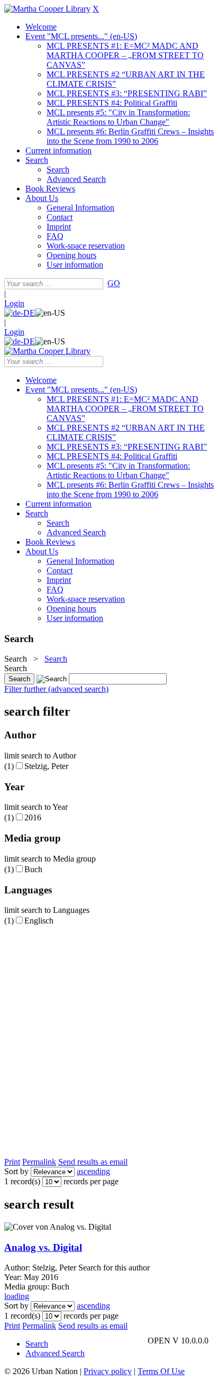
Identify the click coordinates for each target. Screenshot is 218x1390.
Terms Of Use (161, 1371)
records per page (91, 1181)
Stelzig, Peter (46, 766)
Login (14, 303)
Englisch (38, 920)
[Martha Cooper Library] (47, 8)
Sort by (16, 1171)
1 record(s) (22, 1181)
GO (113, 283)
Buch (33, 869)
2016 (32, 817)
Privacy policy (108, 1371)
